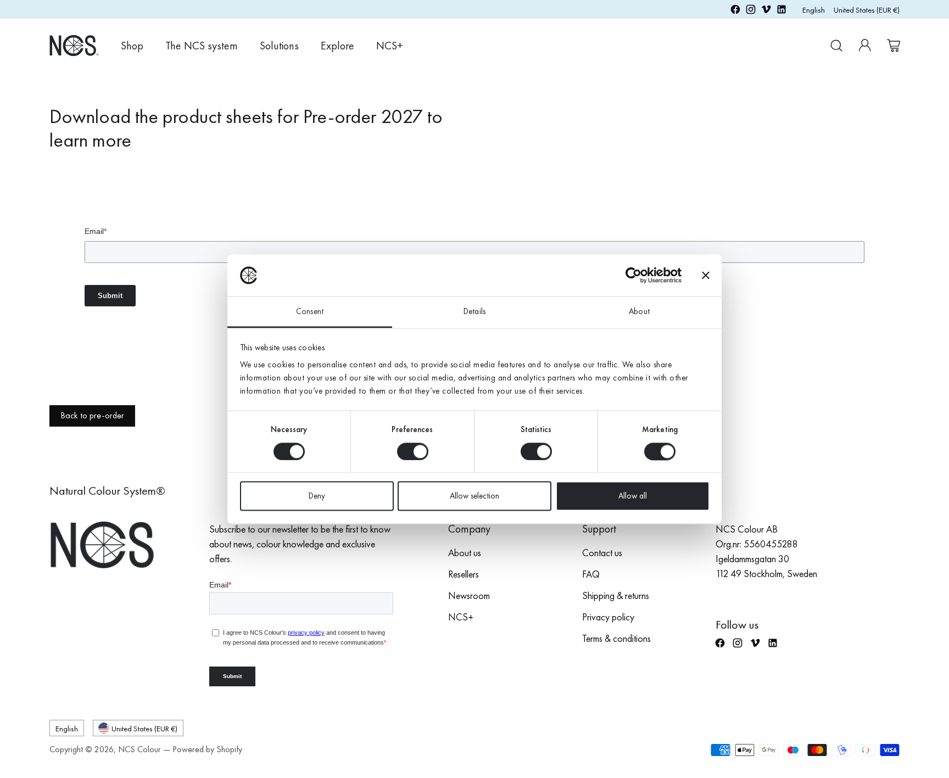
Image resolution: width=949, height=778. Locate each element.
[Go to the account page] (865, 45)
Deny (317, 496)
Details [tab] (474, 311)
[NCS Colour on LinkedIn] (781, 11)
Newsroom (469, 595)
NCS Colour (139, 749)
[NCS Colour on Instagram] (750, 11)
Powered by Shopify (207, 749)
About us (464, 552)
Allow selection (474, 496)
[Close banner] (706, 275)
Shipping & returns (615, 595)
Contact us (602, 552)
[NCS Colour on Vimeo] (766, 11)
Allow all (632, 496)
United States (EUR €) (867, 9)
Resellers (463, 574)
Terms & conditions (616, 638)
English (813, 9)
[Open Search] (836, 45)
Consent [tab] (309, 311)
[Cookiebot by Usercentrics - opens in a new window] (633, 275)
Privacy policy (608, 617)
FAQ (591, 574)
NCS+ (460, 617)
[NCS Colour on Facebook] (735, 11)
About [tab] (639, 311)
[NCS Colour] (74, 45)
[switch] (412, 451)
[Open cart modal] (893, 45)
